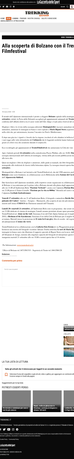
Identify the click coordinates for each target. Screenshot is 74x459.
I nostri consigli (33, 18)
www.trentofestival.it (25, 245)
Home (2, 18)
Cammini (15, 18)
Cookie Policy (4, 439)
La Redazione (4, 449)
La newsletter (4, 454)
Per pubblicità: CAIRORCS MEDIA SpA (11, 452)
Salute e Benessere (49, 18)
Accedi (63, 6)
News (9, 18)
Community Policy (14, 439)
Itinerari (23, 18)
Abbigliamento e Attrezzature (12, 21)
